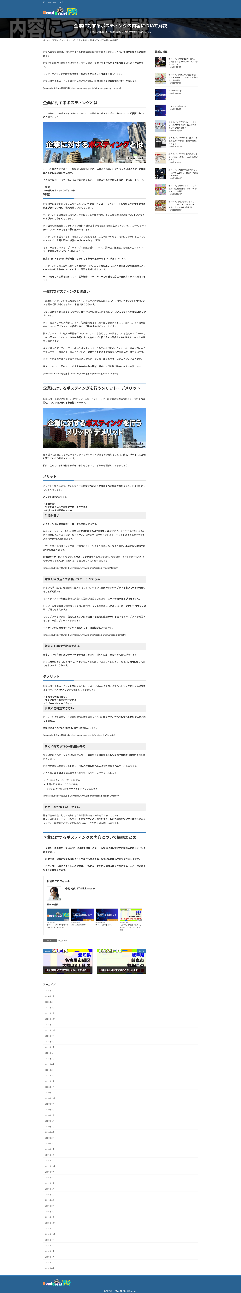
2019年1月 (50, 1217)
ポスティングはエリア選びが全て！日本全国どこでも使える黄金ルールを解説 (183, 78)
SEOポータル (112, 1291)
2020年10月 (50, 1098)
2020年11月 (50, 1092)
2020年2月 (50, 1143)
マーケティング (88, 920)
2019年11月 (50, 1160)
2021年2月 (50, 1075)
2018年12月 (50, 1223)
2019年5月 (50, 1194)
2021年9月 (50, 1036)
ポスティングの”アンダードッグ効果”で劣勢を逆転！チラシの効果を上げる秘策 (182, 189)
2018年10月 (50, 1234)
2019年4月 (50, 1200)
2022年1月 (50, 1013)
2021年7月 (50, 1047)
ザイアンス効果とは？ (104, 925)
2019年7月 (50, 1183)
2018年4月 (50, 1268)
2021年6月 (50, 1053)
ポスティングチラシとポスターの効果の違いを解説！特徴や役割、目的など (183, 141)
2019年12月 (50, 1155)
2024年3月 (50, 990)
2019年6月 (50, 1189)
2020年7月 (50, 1115)
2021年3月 (50, 1070)
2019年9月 (50, 1172)
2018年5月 (50, 1262)
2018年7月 (50, 1251)
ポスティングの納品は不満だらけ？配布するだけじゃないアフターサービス (183, 62)
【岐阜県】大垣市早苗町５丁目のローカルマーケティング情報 (131, 927)
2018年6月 (50, 1257)
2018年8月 (50, 1245)
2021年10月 (50, 1030)
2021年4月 (50, 1064)
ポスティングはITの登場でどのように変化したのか (57, 926)
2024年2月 (50, 996)
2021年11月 (50, 1024)
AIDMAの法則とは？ (79, 925)
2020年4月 (50, 1132)
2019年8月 (50, 1177)
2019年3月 (50, 1206)
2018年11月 (50, 1228)
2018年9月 (50, 1240)
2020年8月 (50, 1109)
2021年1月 (50, 1081)
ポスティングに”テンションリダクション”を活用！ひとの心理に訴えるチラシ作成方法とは (182, 205)
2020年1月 (50, 1149)
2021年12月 (50, 1019)
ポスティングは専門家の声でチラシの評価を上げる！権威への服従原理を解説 (183, 173)
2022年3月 (50, 1002)
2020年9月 (50, 1104)
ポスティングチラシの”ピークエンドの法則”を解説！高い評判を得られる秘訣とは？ (182, 125)
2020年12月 (50, 1087)
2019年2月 (50, 1211)
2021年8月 (50, 1041)
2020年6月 (50, 1121)
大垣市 (139, 920)
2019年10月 (50, 1166)
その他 (66, 920)
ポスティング (63, 941)
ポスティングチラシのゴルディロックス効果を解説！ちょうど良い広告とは (183, 157)
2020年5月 (50, 1126)
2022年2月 (50, 1007)
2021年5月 (50, 1058)
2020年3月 (50, 1138)
